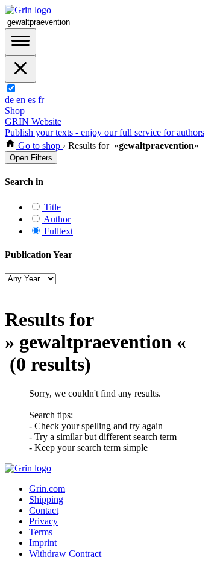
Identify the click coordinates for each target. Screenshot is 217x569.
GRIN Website (33, 121)
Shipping (46, 499)
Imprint (43, 543)
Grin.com (47, 488)
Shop (15, 110)
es (32, 100)
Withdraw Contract (65, 554)
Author (56, 219)
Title (51, 207)
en (20, 100)
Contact (43, 510)
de (9, 100)
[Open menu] (20, 41)
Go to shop (39, 145)
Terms (40, 532)
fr (41, 100)
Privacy (43, 521)
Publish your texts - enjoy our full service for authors (104, 132)
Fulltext (57, 231)
